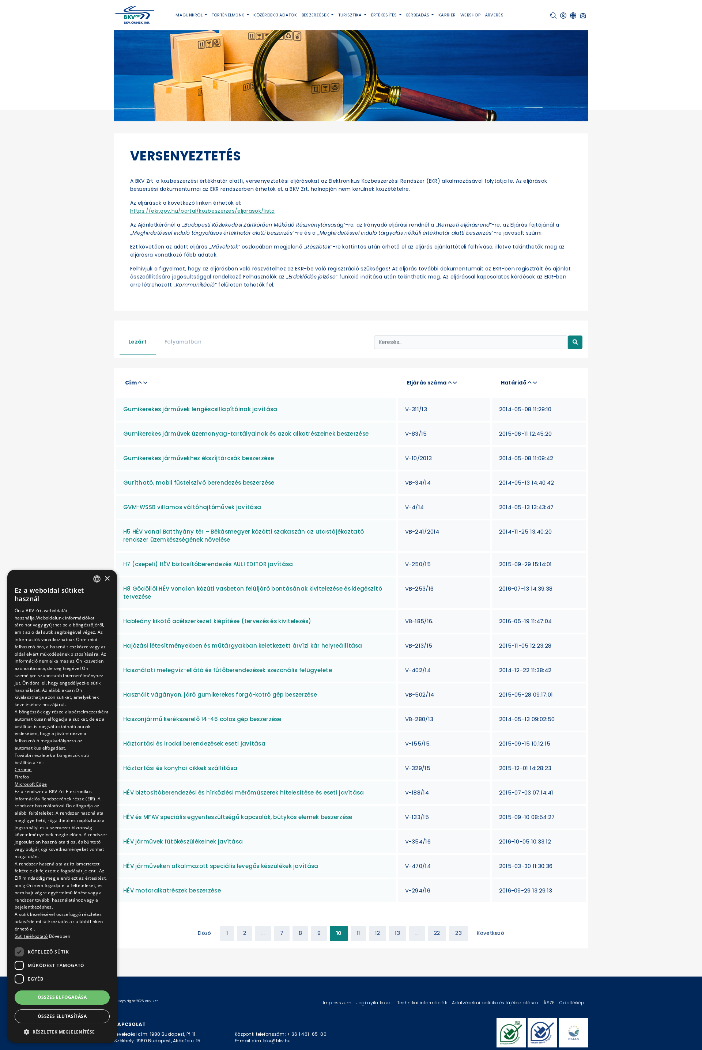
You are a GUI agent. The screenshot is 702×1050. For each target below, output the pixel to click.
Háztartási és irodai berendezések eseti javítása (194, 743)
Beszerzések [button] (316, 15)
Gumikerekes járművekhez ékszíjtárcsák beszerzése (198, 458)
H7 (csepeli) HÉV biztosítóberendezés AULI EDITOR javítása (208, 564)
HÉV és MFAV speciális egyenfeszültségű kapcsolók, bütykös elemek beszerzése (237, 817)
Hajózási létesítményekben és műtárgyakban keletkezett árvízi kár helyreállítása (242, 645)
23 (458, 933)
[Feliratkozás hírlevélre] (583, 15)
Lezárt (137, 341)
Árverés (494, 15)
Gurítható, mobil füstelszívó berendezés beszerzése (198, 482)
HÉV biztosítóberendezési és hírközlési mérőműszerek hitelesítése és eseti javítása (243, 792)
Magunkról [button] (190, 15)
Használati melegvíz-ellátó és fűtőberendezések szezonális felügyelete (227, 670)
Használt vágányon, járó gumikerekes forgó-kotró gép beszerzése (220, 694)
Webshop (470, 15)
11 (358, 933)
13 (397, 933)
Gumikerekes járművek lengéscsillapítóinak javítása (200, 409)
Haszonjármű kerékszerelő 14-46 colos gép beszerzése (202, 719)
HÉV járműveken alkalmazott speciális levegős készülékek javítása (220, 866)
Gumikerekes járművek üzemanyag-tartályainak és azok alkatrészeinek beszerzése (246, 433)
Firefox (22, 777)
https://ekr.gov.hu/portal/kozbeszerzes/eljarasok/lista (202, 211)
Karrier (447, 15)
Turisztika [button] (350, 15)
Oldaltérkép (571, 1003)
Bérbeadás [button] (418, 15)
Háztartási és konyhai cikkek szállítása (180, 768)
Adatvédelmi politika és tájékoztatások (496, 1003)
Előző (204, 933)
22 (437, 933)
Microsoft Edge (31, 784)
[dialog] (62, 806)
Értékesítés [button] (384, 15)
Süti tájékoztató (31, 936)
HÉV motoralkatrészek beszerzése (172, 890)
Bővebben (59, 936)
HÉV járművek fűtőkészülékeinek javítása (183, 841)
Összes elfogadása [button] (62, 997)
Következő (490, 933)
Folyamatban (183, 341)
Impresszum (338, 1003)
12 (377, 933)
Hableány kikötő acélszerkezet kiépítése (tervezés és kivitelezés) (217, 621)
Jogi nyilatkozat (374, 1003)
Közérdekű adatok (275, 15)
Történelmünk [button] (229, 15)
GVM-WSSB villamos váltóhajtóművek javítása (192, 507)
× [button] (107, 578)
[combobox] (97, 579)
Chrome (23, 769)
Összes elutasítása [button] (62, 1016)
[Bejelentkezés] (563, 15)
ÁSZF (549, 1003)
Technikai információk (422, 1003)
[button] (553, 15)
